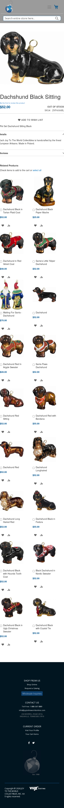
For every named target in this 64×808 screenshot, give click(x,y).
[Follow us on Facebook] (29, 741)
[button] (2, 225)
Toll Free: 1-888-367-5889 (32, 706)
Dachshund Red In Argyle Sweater (12, 365)
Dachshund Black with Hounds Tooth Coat (12, 573)
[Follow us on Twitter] (33, 741)
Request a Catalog (32, 688)
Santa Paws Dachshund (41, 365)
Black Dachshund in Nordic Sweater (45, 572)
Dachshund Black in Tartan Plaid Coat (13, 211)
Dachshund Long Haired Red (11, 520)
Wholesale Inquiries (32, 693)
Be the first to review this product (12, 103)
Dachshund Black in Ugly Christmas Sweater (13, 628)
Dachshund (41, 312)
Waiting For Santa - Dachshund (12, 314)
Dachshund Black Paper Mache (44, 211)
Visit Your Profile (32, 730)
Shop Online (32, 684)
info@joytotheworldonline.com (32, 710)
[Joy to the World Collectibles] (9, 7)
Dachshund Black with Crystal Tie (44, 627)
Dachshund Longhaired (41, 469)
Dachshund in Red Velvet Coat (12, 262)
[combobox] (32, 18)
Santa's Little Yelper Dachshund (45, 262)
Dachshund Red (11, 467)
